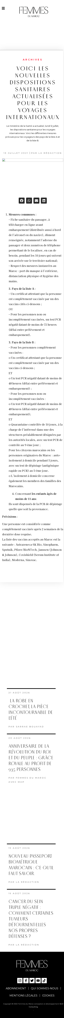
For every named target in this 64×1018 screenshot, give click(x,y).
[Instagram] (19, 980)
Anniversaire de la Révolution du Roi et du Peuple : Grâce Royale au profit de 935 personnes (31, 758)
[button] (22, 201)
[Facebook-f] (26, 980)
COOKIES (48, 995)
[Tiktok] (44, 980)
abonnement (16, 988)
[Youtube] (38, 980)
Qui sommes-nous (44, 988)
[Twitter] (32, 980)
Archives (33, 59)
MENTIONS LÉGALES (23, 995)
